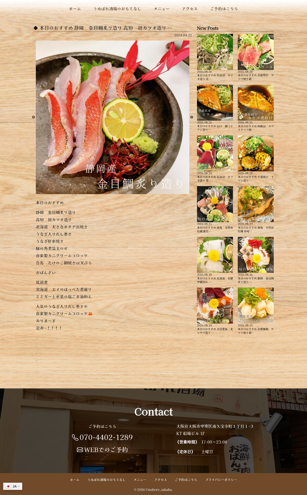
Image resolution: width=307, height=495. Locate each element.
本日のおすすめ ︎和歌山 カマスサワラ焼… (256, 126)
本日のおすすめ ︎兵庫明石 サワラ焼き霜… (256, 75)
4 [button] (119, 192)
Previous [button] (33, 117)
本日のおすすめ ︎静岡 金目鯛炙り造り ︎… (256, 278)
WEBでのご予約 (106, 449)
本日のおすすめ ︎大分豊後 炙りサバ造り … (215, 328)
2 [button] (110, 192)
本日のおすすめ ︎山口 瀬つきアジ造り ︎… (215, 126)
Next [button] (191, 117)
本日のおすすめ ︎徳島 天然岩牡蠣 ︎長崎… (256, 227)
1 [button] (105, 192)
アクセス (190, 8)
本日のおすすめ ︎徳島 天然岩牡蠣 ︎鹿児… (215, 227)
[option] (112, 117)
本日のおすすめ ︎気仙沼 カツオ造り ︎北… (215, 75)
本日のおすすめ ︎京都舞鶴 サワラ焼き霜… (256, 328)
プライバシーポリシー (221, 479)
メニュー (161, 8)
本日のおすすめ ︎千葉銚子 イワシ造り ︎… (256, 176)
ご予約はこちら (224, 8)
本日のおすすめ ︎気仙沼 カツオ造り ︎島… (215, 176)
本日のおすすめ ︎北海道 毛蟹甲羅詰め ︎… (215, 278)
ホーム (75, 8)
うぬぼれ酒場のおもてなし (117, 8)
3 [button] (115, 192)
